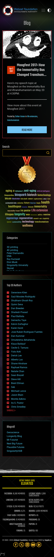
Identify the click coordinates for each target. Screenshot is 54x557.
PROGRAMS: (33, 520)
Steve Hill (16, 379)
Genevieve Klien (19, 292)
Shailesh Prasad (19, 312)
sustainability (16, 222)
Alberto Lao (17, 359)
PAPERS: (32, 524)
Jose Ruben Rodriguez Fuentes (26, 332)
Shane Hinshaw (19, 363)
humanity (24, 207)
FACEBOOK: (8, 494)
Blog (27, 23)
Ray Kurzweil (13, 259)
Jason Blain (17, 395)
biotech (32, 195)
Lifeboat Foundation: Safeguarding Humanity (19, 10)
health (45, 203)
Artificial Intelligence (43, 191)
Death (48, 199)
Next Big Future (14, 443)
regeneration (26, 218)
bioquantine (9, 195)
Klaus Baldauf (18, 343)
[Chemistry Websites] (27, 171)
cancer (30, 199)
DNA (9, 256)
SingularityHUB (14, 451)
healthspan (14, 206)
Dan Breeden (17, 308)
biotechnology (44, 195)
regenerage (12, 218)
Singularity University (17, 265)
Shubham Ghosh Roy (22, 300)
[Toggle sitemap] (43, 10)
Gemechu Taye (18, 320)
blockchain (16, 199)
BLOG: (31, 506)
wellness (27, 226)
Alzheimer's (19, 191)
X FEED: (9, 506)
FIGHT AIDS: (11, 515)
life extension (32, 116)
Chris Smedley (18, 406)
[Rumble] (39, 544)
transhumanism (13, 120)
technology (28, 222)
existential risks (11, 203)
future (27, 203)
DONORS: (17, 511)
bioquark (20, 195)
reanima (46, 214)
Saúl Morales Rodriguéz (23, 296)
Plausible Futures (15, 447)
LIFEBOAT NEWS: (35, 494)
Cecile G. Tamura (19, 347)
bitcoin (8, 198)
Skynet (10, 268)
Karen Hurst (17, 328)
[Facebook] (16, 544)
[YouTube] (33, 544)
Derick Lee (16, 355)
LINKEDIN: (9, 500)
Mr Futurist (12, 439)
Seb (13, 387)
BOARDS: (32, 511)
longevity (19, 214)
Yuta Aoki (16, 351)
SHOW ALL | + (11, 411)
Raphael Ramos (19, 367)
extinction (20, 203)
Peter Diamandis (15, 253)
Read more (27, 130)
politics (40, 215)
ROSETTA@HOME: (16, 524)
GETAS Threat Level (27, 483)
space (9, 222)
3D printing (12, 247)
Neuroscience (34, 215)
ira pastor (25, 210)
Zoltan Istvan (20, 116)
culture (45, 199)
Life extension (39, 210)
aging (9, 191)
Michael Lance (18, 391)
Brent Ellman (17, 383)
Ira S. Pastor (17, 402)
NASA (28, 215)
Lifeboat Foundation (21, 540)
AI (14, 191)
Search (47, 152)
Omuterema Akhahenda (23, 340)
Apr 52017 (11, 70)
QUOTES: (32, 531)
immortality (40, 206)
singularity (46, 219)
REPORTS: (32, 515)
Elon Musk (12, 262)
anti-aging (30, 191)
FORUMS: (19, 531)
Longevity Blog (14, 436)
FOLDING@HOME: (9, 520)
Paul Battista (17, 316)
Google (38, 203)
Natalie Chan (17, 371)
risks (40, 218)
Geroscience (13, 432)
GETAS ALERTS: (34, 500)
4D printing (12, 250)
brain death (24, 199)
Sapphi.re (48, 540)
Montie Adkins (18, 399)
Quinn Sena (17, 304)
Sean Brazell (17, 375)
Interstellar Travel (13, 211)
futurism (33, 203)
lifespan (9, 214)
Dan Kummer (17, 336)
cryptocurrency (38, 199)
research (36, 219)
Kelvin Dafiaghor (19, 324)
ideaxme (30, 207)
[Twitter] (21, 544)
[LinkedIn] (27, 544)
